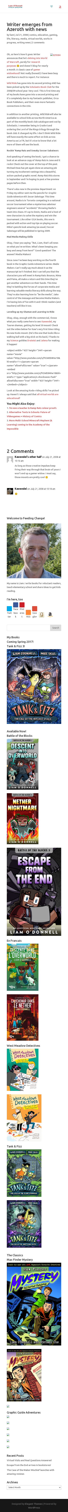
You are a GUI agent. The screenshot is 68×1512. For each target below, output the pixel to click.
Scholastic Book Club (40, 87)
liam (12, 35)
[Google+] (34, 608)
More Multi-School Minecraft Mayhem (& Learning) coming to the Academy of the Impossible (29, 424)
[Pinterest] (22, 604)
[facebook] (15, 604)
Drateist (31, 340)
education (43, 35)
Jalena (44, 340)
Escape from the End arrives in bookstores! (29, 1465)
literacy (15, 38)
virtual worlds (35, 38)
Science (14, 340)
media (23, 38)
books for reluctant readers (46, 583)
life (8, 38)
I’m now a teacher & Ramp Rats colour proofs (32, 408)
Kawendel (47, 321)
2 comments (38, 42)
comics (33, 35)
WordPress (34, 1507)
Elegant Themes (33, 1504)
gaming (53, 35)
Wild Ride (12, 83)
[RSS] (28, 612)
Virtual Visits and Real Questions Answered (29, 1460)
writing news (23, 42)
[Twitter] (9, 608)
